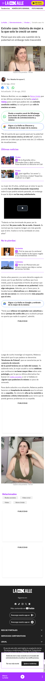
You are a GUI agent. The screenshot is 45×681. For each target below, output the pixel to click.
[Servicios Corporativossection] (42, 636)
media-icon (22, 677)
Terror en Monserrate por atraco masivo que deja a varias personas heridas (28, 267)
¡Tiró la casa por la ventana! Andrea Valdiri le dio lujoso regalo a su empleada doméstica (29, 253)
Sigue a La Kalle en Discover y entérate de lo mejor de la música (22, 126)
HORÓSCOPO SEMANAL (20, 8)
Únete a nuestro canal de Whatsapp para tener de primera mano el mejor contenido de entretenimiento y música (24, 116)
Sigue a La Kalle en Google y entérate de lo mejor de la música (24, 303)
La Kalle (4, 23)
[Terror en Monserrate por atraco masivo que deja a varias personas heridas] (7, 265)
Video (7, 502)
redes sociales (16, 377)
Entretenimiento (16, 23)
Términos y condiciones (12, 650)
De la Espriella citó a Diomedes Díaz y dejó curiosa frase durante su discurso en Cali (29, 162)
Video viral (26, 498)
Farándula (19, 248)
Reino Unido (35, 96)
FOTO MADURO (37, 8)
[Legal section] (42, 642)
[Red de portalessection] (42, 630)
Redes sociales (10, 498)
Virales (27, 23)
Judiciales (19, 262)
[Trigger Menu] (3, 3)
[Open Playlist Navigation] (42, 677)
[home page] (22, 591)
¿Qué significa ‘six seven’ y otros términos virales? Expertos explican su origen (28, 175)
